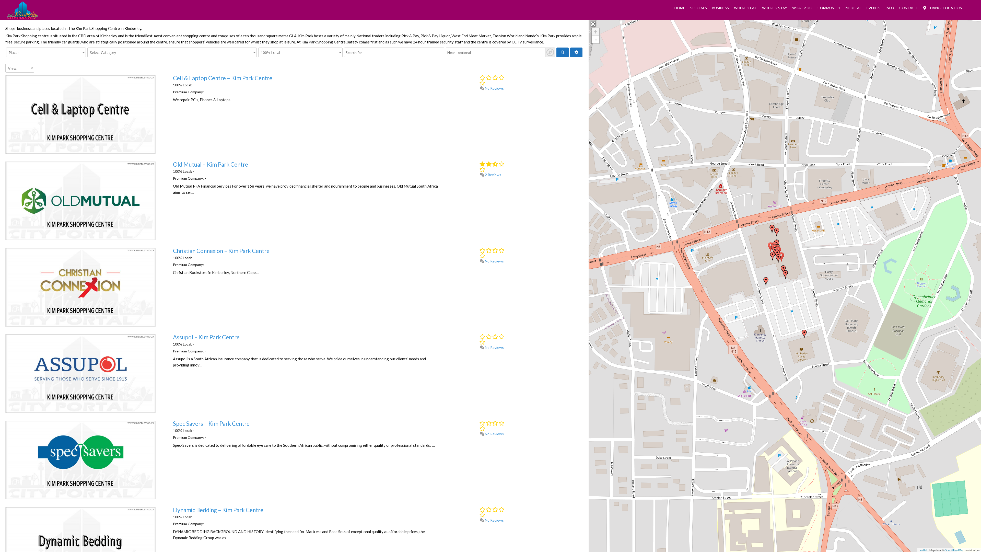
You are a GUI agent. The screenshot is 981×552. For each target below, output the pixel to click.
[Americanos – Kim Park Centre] (778, 258)
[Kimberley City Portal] (22, 17)
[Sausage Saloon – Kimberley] (781, 257)
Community (829, 8)
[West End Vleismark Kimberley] (765, 281)
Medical (853, 8)
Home (679, 8)
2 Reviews (492, 174)
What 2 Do (802, 8)
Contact (908, 8)
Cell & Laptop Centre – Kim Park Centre (222, 78)
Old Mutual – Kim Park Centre (210, 164)
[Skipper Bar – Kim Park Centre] (777, 254)
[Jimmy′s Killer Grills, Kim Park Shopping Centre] (776, 232)
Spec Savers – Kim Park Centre (211, 423)
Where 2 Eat (745, 8)
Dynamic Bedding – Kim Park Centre (218, 510)
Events (873, 8)
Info (889, 8)
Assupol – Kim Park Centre (206, 337)
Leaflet (923, 550)
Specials (698, 8)
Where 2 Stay (774, 8)
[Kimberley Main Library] (804, 334)
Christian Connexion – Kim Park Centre (221, 250)
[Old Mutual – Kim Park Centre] (770, 247)
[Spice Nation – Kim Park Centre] (772, 229)
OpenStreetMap (954, 550)
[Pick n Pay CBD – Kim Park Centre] (783, 269)
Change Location (944, 8)
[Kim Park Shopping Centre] (785, 274)
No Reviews (494, 88)
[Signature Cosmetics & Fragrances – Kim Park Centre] (772, 256)
